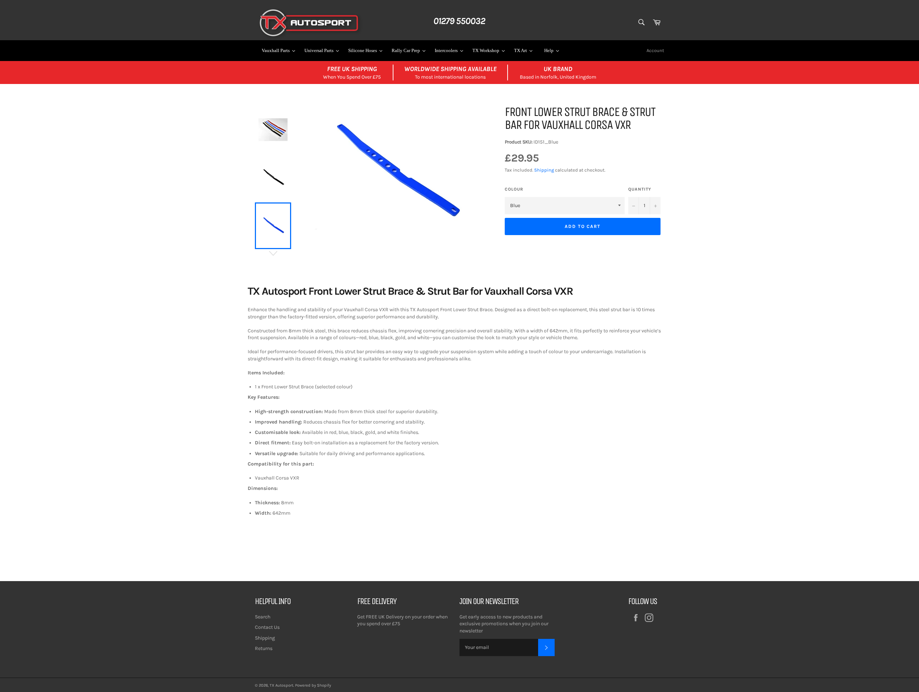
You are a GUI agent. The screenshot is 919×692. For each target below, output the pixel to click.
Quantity (639, 189)
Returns (263, 648)
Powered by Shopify (313, 685)
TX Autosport (281, 685)
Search (262, 617)
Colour (514, 189)
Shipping (544, 170)
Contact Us (267, 627)
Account (655, 50)
